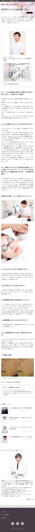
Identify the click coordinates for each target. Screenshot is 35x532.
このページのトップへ (17, 506)
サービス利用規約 (5, 514)
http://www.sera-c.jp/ (12, 84)
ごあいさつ (3, 511)
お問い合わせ (4, 517)
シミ (9, 12)
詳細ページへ (30, 499)
